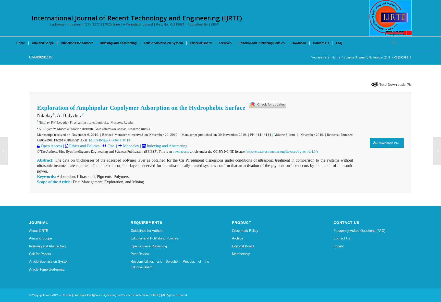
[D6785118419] (4, 151)
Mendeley (130, 146)
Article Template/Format (47, 269)
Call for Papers (40, 254)
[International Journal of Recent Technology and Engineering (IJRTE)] (390, 18)
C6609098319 (40, 57)
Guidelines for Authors (147, 231)
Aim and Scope (40, 238)
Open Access (51, 146)
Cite (110, 146)
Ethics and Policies (84, 146)
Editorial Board (243, 246)
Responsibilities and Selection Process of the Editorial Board (170, 264)
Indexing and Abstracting (166, 146)
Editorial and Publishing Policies (154, 238)
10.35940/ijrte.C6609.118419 (109, 140)
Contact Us (342, 238)
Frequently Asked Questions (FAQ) (359, 231)
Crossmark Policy (245, 231)
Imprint (339, 246)
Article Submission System (49, 261)
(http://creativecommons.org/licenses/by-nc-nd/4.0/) (282, 151)
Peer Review (140, 254)
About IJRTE (38, 231)
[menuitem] (20, 43)
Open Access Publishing (149, 246)
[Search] (392, 43)
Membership (241, 254)
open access (181, 151)
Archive (237, 238)
